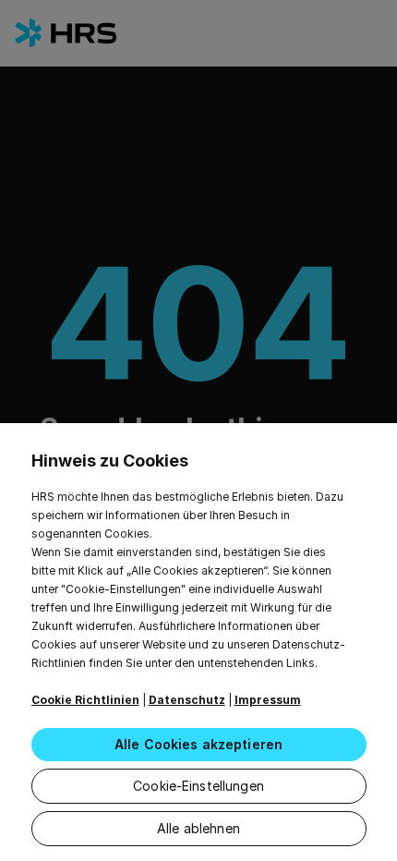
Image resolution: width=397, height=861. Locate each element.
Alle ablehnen (198, 828)
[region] (198, 642)
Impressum (268, 700)
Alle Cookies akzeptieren (198, 744)
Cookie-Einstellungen (198, 786)
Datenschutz (187, 700)
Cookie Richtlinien (85, 700)
